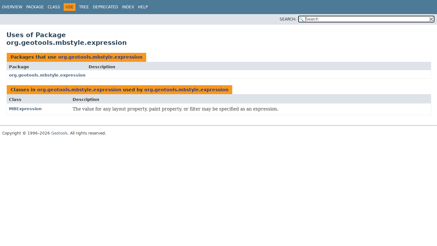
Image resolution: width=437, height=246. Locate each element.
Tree (84, 7)
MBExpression (25, 108)
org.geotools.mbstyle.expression (100, 57)
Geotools (59, 133)
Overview (12, 7)
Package (35, 7)
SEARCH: (288, 19)
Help (143, 7)
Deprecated (105, 7)
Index (128, 7)
